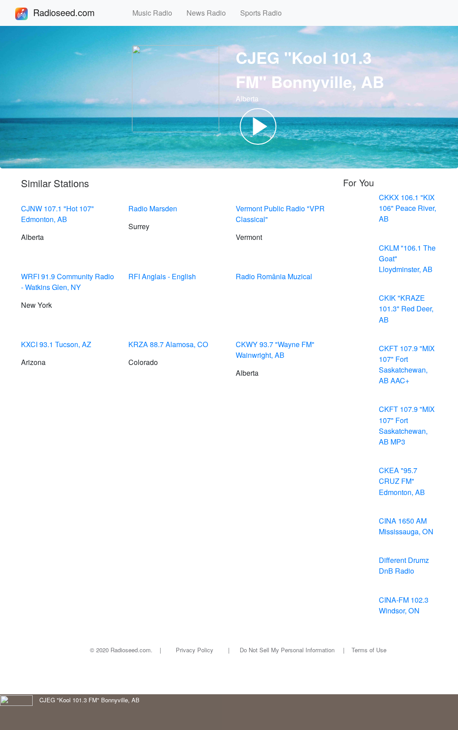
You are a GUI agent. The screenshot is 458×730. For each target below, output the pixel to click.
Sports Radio (264, 13)
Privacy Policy (194, 650)
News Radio (210, 13)
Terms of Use (369, 650)
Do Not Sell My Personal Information (287, 650)
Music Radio (155, 13)
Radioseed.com (75, 12)
